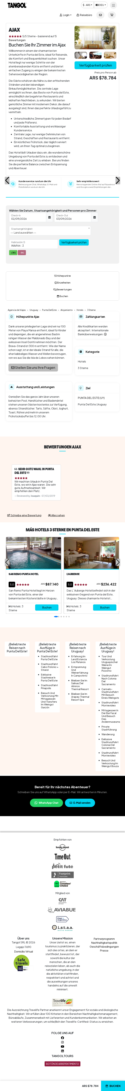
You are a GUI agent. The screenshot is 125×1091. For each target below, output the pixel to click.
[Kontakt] (100, 15)
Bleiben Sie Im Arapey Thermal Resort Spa (80, 696)
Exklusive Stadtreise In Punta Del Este (49, 677)
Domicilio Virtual (23, 951)
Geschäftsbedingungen (104, 946)
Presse (104, 950)
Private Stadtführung (109, 728)
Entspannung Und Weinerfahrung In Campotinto (79, 671)
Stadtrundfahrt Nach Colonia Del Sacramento (110, 680)
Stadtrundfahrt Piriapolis (49, 687)
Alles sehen (58, 515)
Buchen (115, 1086)
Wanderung (108, 734)
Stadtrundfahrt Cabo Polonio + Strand (49, 666)
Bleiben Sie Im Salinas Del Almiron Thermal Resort (80, 685)
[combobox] (50, 230)
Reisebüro (85, 15)
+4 (108, 29)
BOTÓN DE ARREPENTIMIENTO (62, 1063)
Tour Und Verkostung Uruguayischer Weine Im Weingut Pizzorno (110, 663)
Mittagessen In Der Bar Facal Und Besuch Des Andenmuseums (111, 716)
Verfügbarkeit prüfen (95, 65)
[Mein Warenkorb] (112, 15)
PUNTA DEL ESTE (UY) (91, 398)
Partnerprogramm (104, 938)
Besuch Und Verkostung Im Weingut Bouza (110, 763)
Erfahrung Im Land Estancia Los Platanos (79, 659)
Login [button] (65, 15)
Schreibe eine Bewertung (25, 515)
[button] (7, 180)
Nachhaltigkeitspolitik (104, 942)
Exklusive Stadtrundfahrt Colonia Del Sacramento (110, 743)
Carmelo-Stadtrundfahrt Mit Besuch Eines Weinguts (110, 693)
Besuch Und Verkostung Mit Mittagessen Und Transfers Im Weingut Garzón (49, 700)
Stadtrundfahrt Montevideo (110, 704)
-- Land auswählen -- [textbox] (23, 232)
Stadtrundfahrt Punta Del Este (49, 658)
